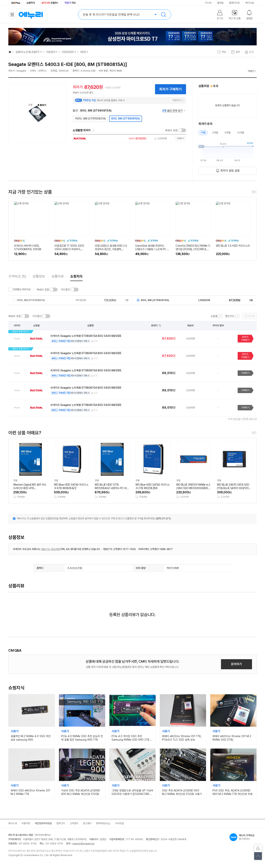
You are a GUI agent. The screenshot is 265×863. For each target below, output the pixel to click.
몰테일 (220, 2)
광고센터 (87, 823)
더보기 (251, 71)
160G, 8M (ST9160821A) (90, 118)
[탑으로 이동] (258, 856)
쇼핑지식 (30, 2)
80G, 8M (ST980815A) (125, 118)
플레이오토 (234, 2)
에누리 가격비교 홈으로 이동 (30, 14)
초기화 (251, 316)
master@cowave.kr (83, 843)
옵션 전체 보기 (172, 110)
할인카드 (230, 316)
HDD (83, 52)
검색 (163, 14)
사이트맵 (119, 823)
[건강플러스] (16, 3)
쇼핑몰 (213, 316)
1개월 (203, 132)
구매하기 (245, 373)
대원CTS (45, 549)
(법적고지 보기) (163, 518)
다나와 (208, 2)
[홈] (9, 52)
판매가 (154, 325)
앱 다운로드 (246, 837)
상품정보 (39, 276)
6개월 (227, 132)
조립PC (49, 2)
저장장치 (50, 52)
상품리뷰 (57, 276)
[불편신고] (258, 848)
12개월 (240, 132)
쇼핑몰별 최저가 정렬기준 (93, 130)
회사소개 (12, 823)
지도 (70, 2)
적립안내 (176, 100)
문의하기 (236, 664)
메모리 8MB (173, 567)
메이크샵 (249, 2)
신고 (96, 341)
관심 (224, 51)
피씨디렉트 (55, 549)
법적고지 (60, 823)
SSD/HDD (68, 52)
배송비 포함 (171, 130)
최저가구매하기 (245, 339)
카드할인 (65, 289)
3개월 (215, 132)
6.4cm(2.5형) (75, 567)
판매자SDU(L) (103, 823)
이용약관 (26, 823)
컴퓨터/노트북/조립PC (28, 52)
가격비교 (17, 276)
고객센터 (74, 823)
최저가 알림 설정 (230, 170)
